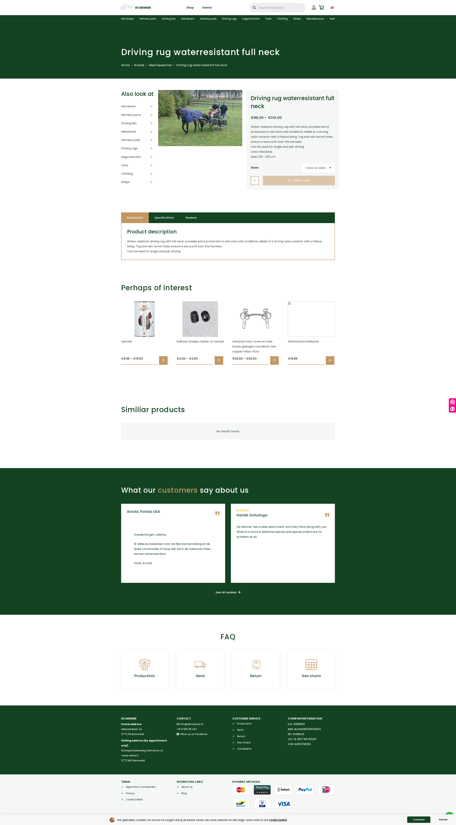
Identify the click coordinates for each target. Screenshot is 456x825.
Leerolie (126, 341)
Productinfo (144, 675)
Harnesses (128, 106)
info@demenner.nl (191, 724)
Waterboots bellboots (303, 341)
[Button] (313, 7)
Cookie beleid (134, 799)
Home (125, 65)
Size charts (311, 675)
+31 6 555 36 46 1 (187, 729)
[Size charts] (311, 664)
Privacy (130, 793)
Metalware (128, 132)
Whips (125, 182)
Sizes (254, 168)
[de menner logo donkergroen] (136, 8)
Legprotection (131, 157)
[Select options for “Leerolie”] (163, 360)
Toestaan (419, 819)
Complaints (244, 749)
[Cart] (321, 7)
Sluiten (443, 819)
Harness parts (131, 115)
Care (124, 165)
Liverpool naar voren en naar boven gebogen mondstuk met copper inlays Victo (254, 346)
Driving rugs (129, 148)
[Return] (255, 664)
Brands (139, 65)
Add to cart (301, 180)
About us (187, 787)
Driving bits (129, 123)
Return (255, 675)
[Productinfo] (144, 664)
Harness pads (130, 140)
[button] (337, 7)
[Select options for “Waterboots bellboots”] (330, 360)
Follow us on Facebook (193, 734)
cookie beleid (278, 820)
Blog (184, 793)
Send (200, 675)
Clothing (127, 174)
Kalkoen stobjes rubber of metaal (200, 341)
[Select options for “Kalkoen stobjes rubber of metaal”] (219, 360)
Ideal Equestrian (160, 65)
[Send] (200, 664)
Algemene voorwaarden (141, 787)
